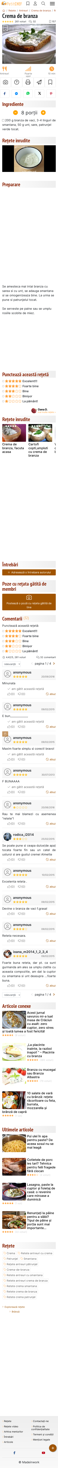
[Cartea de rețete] (28, 3)
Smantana (30, 1258)
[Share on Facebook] (4, 94)
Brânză (15, 1311)
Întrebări (8, 1436)
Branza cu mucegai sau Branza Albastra (41, 1073)
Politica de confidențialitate (40, 1428)
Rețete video (11, 1426)
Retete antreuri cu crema (36, 1253)
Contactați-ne (41, 1421)
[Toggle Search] (43, 3)
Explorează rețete (15, 1306)
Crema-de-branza (18, 1269)
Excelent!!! (29, 381)
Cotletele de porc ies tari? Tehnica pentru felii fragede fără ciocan (41, 1165)
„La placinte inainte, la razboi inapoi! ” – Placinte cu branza (40, 1050)
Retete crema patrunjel (21, 1297)
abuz (52, 694)
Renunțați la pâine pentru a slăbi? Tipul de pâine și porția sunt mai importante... (40, 1220)
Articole (8, 1442)
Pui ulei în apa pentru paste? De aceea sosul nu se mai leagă (40, 1141)
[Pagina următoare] (54, 663)
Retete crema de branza (22, 1291)
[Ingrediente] (5, 734)
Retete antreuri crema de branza (27, 1280)
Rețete (7, 1421)
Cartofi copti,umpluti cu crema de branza (38, 449)
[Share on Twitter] (39, 94)
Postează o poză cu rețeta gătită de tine (29, 605)
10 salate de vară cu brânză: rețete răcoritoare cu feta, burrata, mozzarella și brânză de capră (29, 1102)
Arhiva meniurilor (13, 1431)
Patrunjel (12, 1258)
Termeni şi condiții (43, 1434)
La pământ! (30, 401)
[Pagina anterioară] (32, 663)
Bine (25, 391)
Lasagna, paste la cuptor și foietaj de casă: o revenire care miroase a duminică (41, 1192)
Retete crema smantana (22, 1286)
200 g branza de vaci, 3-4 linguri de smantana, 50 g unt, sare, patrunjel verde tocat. (29, 125)
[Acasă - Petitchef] (3, 10)
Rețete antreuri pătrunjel (22, 1264)
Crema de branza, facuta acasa (13, 447)
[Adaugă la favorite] (50, 82)
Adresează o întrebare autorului (31, 572)
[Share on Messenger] (16, 94)
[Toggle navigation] (52, 3)
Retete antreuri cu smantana (25, 1275)
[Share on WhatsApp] (28, 94)
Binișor (27, 396)
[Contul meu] (35, 3)
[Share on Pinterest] (51, 94)
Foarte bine (30, 386)
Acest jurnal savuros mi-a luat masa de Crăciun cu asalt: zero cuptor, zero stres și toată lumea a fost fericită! (28, 1022)
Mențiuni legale (41, 1439)
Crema (11, 1253)
